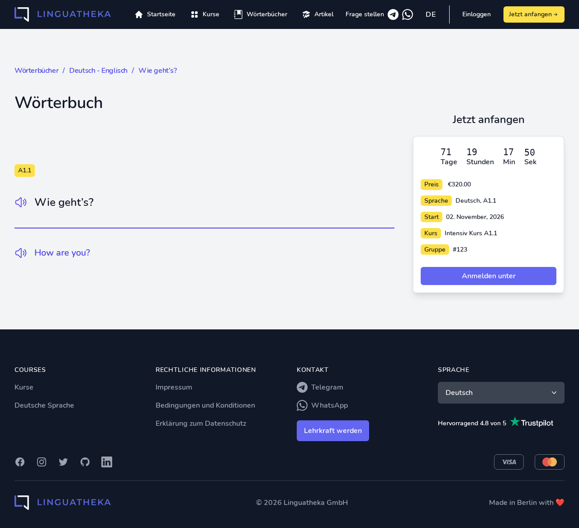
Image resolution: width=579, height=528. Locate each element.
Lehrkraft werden (333, 431)
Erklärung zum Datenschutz (201, 423)
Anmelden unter (489, 276)
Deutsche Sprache (44, 405)
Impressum (174, 387)
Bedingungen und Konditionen (205, 405)
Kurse (23, 387)
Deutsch (459, 393)
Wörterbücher (36, 71)
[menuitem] (205, 14)
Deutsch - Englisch (98, 71)
